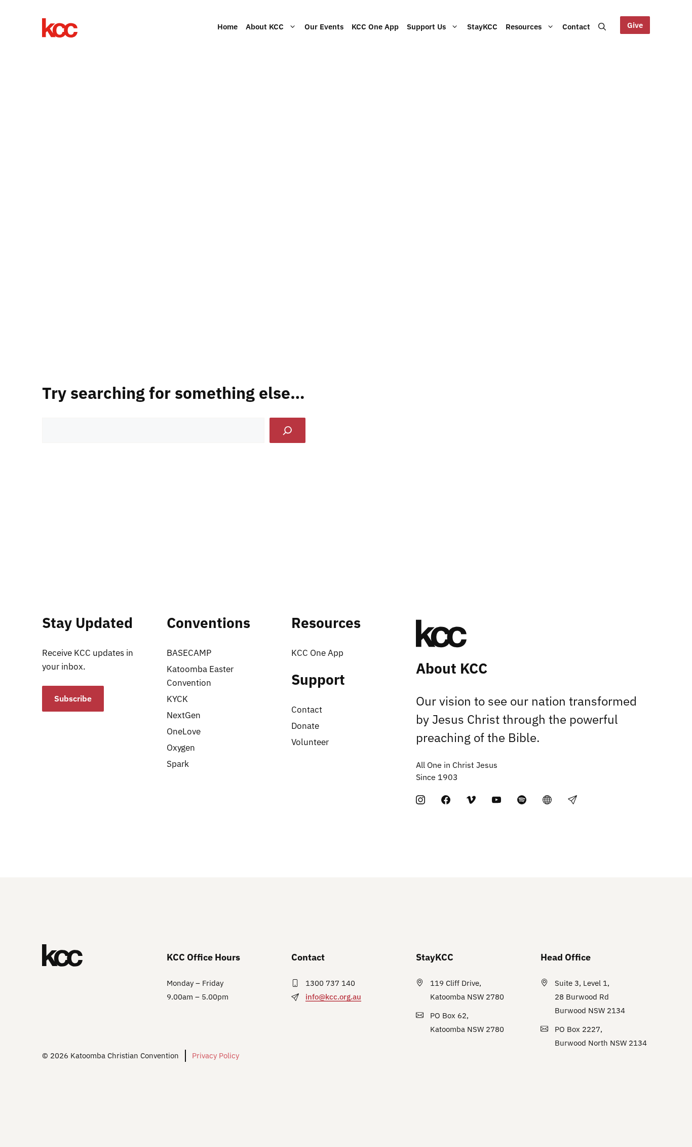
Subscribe (73, 698)
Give (635, 25)
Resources (524, 26)
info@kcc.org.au (333, 997)
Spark (178, 763)
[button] (602, 26)
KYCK (177, 699)
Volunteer (310, 742)
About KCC (265, 26)
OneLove (184, 731)
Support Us (426, 26)
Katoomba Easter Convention (200, 675)
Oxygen (181, 747)
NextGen (184, 715)
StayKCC (482, 26)
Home (227, 26)
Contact (576, 26)
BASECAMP (189, 652)
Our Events (323, 26)
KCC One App (375, 26)
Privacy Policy (215, 1055)
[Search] (287, 430)
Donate (305, 725)
